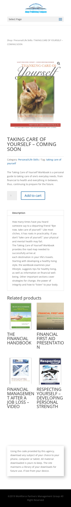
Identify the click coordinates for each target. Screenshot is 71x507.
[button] (59, 63)
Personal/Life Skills (23, 40)
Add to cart (33, 195)
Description (18, 212)
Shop (9, 40)
